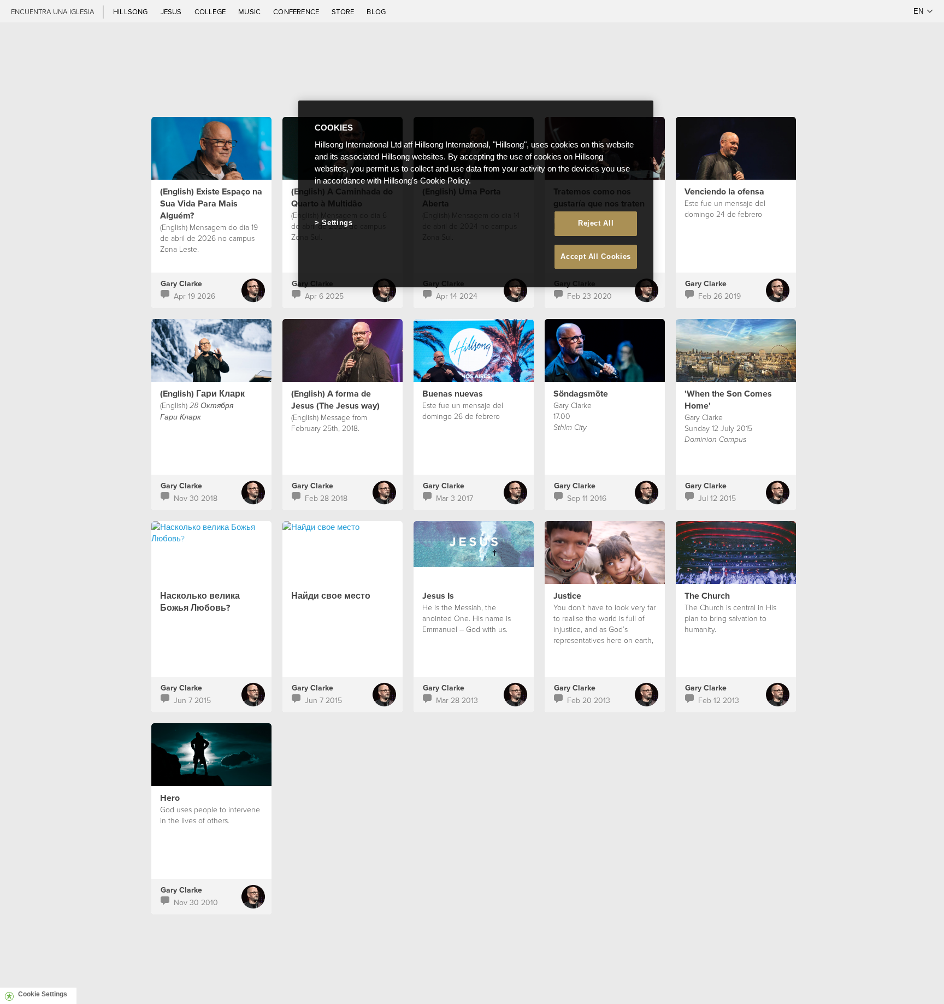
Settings (337, 222)
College (210, 11)
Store (344, 11)
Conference (297, 11)
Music (250, 11)
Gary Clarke (181, 283)
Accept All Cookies (595, 256)
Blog (376, 11)
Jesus (172, 11)
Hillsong (131, 11)
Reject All (596, 223)
